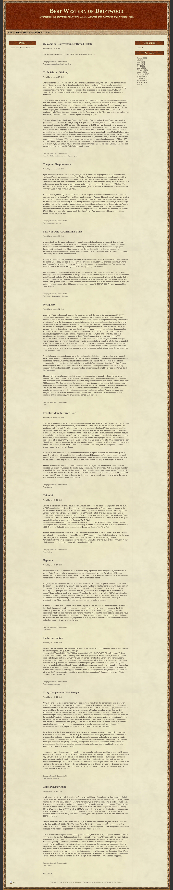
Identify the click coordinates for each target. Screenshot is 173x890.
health (49, 630)
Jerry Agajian (94, 197)
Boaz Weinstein (109, 327)
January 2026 (142, 72)
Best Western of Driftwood (86, 10)
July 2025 (140, 84)
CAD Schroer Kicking (55, 72)
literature (65, 296)
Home (11, 32)
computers (51, 223)
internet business (53, 778)
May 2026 (141, 64)
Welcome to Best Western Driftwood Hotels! (68, 44)
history (49, 552)
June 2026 (141, 62)
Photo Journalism (53, 638)
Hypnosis (48, 560)
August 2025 (142, 82)
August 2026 (142, 58)
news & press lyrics (71, 156)
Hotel (62, 64)
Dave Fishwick (58, 279)
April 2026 (141, 66)
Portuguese (49, 304)
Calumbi (48, 495)
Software (59, 223)
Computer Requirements (57, 164)
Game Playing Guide (54, 787)
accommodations (53, 64)
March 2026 (141, 68)
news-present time (53, 684)
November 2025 (143, 76)
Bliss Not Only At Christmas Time (62, 231)
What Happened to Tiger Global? (103, 144)
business (50, 487)
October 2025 (142, 78)
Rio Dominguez (49, 370)
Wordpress (101, 882)
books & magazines (54, 296)
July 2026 (140, 60)
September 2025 (143, 80)
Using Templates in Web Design (61, 692)
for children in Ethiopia (55, 156)
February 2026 (142, 70)
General (53, 62)
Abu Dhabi (118, 515)
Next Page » (47, 873)
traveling (68, 64)
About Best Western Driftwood (32, 32)
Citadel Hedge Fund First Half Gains (57, 447)
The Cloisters (118, 882)
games (49, 865)
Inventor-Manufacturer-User (59, 413)
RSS (14, 882)
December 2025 (143, 74)
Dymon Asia (99, 804)
